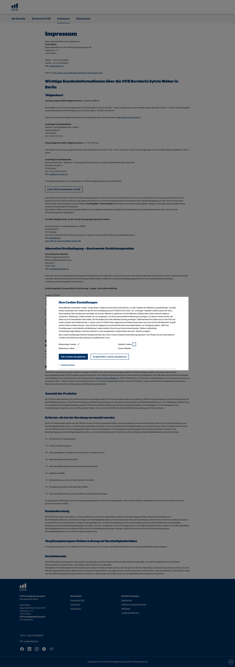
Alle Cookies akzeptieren (73, 357)
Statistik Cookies (125, 344)
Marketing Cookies (66, 348)
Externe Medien (124, 348)
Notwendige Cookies (67, 344)
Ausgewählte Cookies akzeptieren (110, 357)
